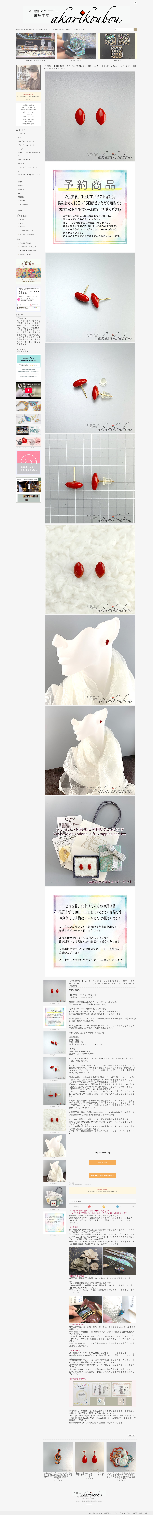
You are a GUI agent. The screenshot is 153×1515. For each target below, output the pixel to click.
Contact (22, 227)
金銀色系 (21, 189)
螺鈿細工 (21, 197)
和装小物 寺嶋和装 (25, 243)
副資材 (20, 210)
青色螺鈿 (22, 200)
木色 (19, 193)
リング (20, 149)
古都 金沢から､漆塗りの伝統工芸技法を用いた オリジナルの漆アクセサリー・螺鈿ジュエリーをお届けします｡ (52, 29)
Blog (21, 223)
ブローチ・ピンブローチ (26, 145)
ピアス (20, 137)
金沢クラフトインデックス (28, 247)
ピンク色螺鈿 (24, 204)
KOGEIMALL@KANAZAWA (28, 250)
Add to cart (102, 1162)
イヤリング (22, 133)
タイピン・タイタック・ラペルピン (29, 154)
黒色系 (20, 185)
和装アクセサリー (24, 159)
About (22, 219)
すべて (76, 1206)
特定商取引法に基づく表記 (28, 234)
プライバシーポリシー (26, 230)
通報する (131, 1435)
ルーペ (20, 171)
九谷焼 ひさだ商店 (25, 254)
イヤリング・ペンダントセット (28, 167)
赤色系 (20, 182)
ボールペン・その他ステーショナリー (29, 176)
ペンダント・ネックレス (26, 141)
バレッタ (21, 163)
